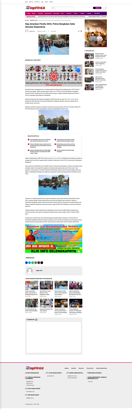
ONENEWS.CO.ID (30, 398)
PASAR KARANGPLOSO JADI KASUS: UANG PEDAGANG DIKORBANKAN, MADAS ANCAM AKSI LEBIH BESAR (49, 16)
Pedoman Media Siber (101, 368)
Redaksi (67, 368)
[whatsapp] (32, 262)
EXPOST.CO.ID (29, 383)
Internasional (48, 13)
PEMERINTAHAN (33, 20)
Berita (33, 13)
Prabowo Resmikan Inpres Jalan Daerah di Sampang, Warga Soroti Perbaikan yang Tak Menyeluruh (40, 145)
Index (42, 1)
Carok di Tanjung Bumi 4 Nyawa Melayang (100, 63)
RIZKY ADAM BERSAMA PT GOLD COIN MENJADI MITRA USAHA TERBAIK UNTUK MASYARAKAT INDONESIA (101, 86)
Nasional (40, 13)
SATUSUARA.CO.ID (30, 391)
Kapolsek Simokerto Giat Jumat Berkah (46, 310)
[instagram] (101, 2)
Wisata (82, 13)
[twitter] (99, 2)
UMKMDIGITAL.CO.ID (72, 376)
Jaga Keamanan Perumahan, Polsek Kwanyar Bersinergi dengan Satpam (65, 140)
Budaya (89, 13)
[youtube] (103, 2)
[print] (35, 262)
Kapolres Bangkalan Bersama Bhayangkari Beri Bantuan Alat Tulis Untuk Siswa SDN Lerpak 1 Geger (40, 152)
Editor (46, 1)
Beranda (27, 20)
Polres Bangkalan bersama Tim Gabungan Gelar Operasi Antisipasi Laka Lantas (40, 140)
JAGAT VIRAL (36, 404)
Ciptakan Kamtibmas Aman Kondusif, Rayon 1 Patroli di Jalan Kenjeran (61, 310)
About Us (31, 1)
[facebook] (26, 262)
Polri (62, 13)
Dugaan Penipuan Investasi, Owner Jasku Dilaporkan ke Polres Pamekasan (100, 55)
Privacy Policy (90, 368)
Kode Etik (73, 368)
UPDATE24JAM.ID (30, 385)
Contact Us (37, 1)
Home (26, 1)
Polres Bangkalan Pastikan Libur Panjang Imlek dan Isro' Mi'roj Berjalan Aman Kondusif (101, 71)
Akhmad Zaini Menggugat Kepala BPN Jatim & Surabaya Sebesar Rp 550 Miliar (100, 78)
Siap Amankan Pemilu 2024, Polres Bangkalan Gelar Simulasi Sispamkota (61, 292)
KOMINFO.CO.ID (29, 381)
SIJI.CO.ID (90, 381)
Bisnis (75, 13)
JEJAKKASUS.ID (50, 376)
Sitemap (51, 1)
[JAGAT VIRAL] (35, 9)
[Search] (72, 8)
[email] (38, 262)
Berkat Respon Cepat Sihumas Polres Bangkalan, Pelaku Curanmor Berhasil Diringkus (66, 145)
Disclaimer (81, 368)
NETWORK (97, 13)
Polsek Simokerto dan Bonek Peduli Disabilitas (65, 151)
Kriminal (69, 13)
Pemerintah (56, 13)
